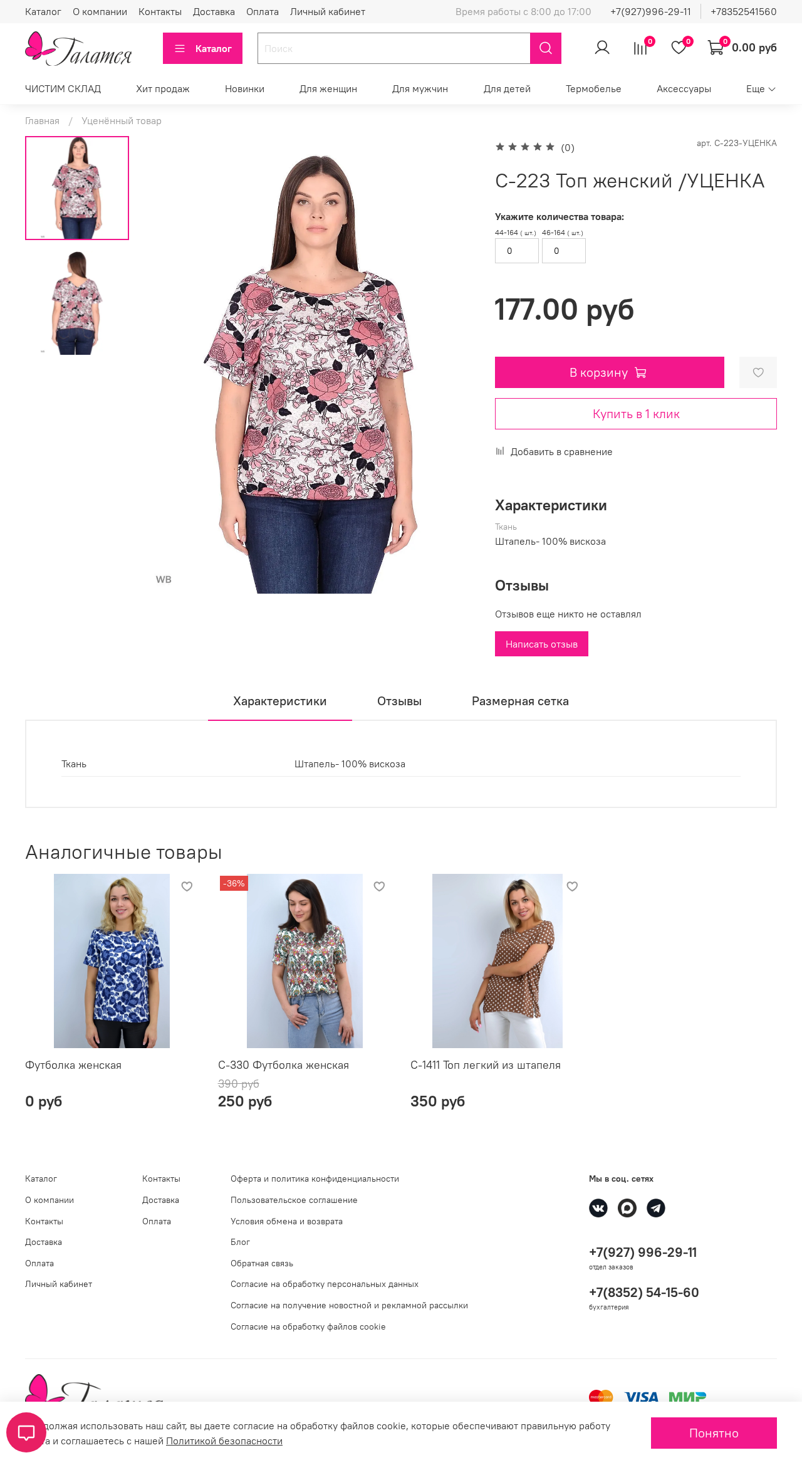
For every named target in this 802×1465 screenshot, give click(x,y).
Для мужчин (420, 88)
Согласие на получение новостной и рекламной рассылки (349, 1305)
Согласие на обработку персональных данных (325, 1283)
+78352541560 (744, 11)
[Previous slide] (170, 372)
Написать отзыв (542, 644)
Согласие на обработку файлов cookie (308, 1326)
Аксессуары (684, 88)
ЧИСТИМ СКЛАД (63, 88)
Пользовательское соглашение (294, 1199)
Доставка (214, 11)
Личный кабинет (327, 11)
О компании (100, 11)
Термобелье (594, 88)
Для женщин (328, 88)
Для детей (507, 88)
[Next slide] (451, 372)
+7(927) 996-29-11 (643, 1252)
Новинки (244, 88)
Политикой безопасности (224, 1440)
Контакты (160, 11)
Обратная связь (262, 1263)
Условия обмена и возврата (287, 1221)
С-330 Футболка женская (283, 1065)
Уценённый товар (121, 120)
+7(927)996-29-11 (650, 11)
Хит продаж (163, 88)
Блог (240, 1241)
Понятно (714, 1433)
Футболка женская (73, 1065)
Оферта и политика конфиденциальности (315, 1178)
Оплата (262, 11)
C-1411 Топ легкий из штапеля (485, 1065)
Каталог (43, 11)
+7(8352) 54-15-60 (644, 1292)
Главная (42, 120)
